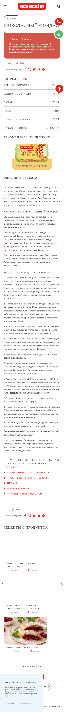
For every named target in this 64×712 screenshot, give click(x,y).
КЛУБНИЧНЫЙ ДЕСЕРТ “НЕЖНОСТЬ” (28, 473)
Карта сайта (32, 666)
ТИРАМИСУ (13, 483)
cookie (25, 688)
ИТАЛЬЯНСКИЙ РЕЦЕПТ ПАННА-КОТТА (28, 478)
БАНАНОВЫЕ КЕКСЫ (18, 489)
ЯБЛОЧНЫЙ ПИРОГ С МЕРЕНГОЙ (24, 494)
